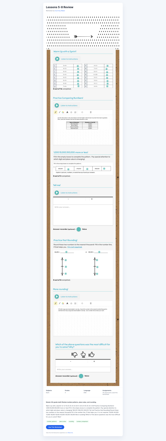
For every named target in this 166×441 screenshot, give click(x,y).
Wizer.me (70, 432)
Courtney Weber (60, 11)
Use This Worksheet (55, 427)
